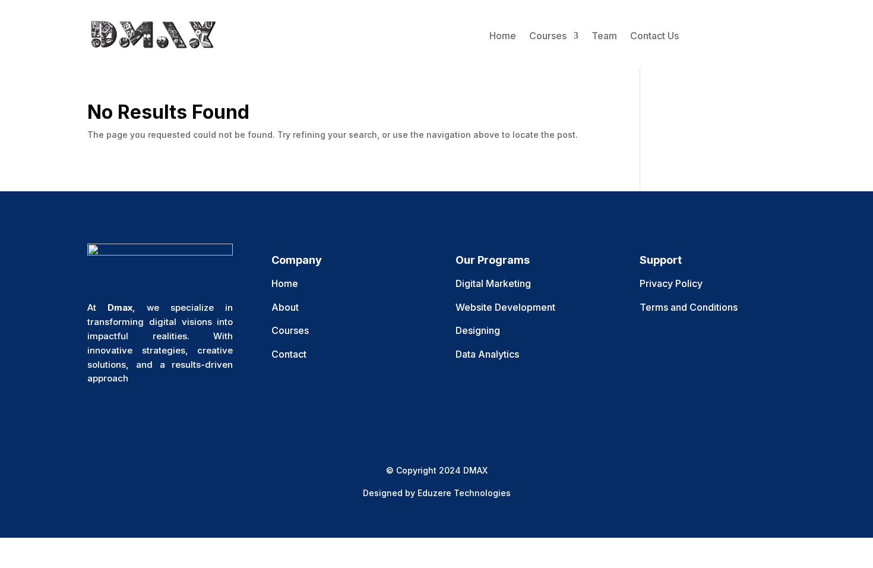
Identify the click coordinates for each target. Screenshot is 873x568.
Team (604, 36)
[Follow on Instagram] (144, 414)
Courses (548, 36)
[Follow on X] (120, 414)
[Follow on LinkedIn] (168, 414)
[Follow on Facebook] (96, 414)
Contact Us (654, 36)
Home (502, 36)
